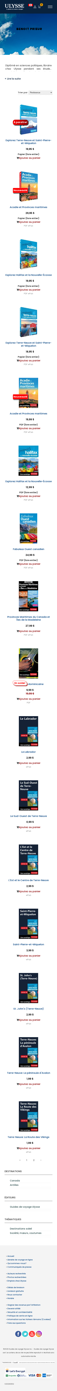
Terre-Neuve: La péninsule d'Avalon (28, 1073)
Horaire (10, 1298)
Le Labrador (28, 752)
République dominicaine (28, 684)
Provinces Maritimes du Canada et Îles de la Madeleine (28, 618)
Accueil (10, 1256)
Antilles (14, 1185)
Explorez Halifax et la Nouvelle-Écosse (28, 275)
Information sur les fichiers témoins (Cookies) (29, 1319)
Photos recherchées (16, 1277)
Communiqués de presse (19, 1267)
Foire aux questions (16, 1323)
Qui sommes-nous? (16, 1263)
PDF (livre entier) (28, 424)
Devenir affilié (13, 1308)
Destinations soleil (21, 1228)
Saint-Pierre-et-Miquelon (28, 944)
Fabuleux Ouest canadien (28, 549)
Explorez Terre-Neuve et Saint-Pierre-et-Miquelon (28, 142)
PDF (25, 225)
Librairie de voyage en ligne (20, 1259)
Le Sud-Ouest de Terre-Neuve (28, 816)
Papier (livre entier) (28, 154)
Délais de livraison (15, 1287)
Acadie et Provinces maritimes (28, 207)
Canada (15, 1180)
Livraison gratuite (15, 1291)
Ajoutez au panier (29, 158)
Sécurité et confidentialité (19, 1312)
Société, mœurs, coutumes (25, 1233)
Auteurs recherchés (16, 1273)
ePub (30, 225)
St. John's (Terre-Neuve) (28, 1008)
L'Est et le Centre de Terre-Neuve (29, 880)
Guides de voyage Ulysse (25, 1206)
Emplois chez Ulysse (16, 1281)
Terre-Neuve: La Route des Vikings (28, 1137)
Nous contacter (14, 1294)
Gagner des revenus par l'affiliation (23, 1305)
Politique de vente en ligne (20, 1315)
